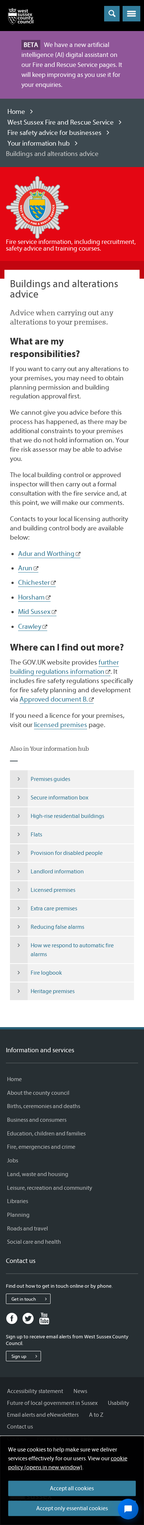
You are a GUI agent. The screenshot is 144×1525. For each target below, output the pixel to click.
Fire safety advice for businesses (54, 133)
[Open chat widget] (128, 1509)
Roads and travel (27, 1228)
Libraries (17, 1201)
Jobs (12, 1160)
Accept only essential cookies (72, 1508)
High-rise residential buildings (67, 816)
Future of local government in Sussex (52, 1403)
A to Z (96, 1415)
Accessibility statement (35, 1391)
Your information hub (38, 143)
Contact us (20, 1426)
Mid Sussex (34, 612)
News (80, 1391)
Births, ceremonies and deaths (43, 1106)
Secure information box (59, 797)
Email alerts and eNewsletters (43, 1415)
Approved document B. (54, 699)
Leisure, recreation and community (49, 1188)
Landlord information (57, 871)
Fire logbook (46, 972)
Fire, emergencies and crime (41, 1147)
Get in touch (23, 1299)
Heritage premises (53, 991)
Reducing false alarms (57, 927)
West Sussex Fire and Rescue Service (60, 122)
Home (16, 112)
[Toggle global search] (112, 13)
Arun (25, 568)
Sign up (18, 1356)
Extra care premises (54, 908)
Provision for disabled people (67, 853)
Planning (18, 1215)
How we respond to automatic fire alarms (72, 950)
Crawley (29, 626)
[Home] (20, 17)
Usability (118, 1403)
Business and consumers (36, 1120)
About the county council (38, 1093)
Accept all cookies (72, 1488)
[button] (131, 13)
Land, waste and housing (37, 1174)
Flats (36, 834)
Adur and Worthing (46, 554)
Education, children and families (46, 1133)
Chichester (34, 582)
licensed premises (60, 725)
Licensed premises (53, 890)
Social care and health (34, 1242)
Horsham (31, 597)
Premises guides (50, 779)
